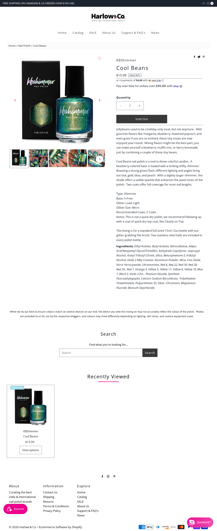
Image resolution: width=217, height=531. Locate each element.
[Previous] (15, 100)
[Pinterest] (114, 476)
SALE (92, 33)
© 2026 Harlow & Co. (23, 527)
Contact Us (50, 492)
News (155, 33)
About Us (109, 33)
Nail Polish (24, 45)
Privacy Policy (52, 511)
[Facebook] (102, 476)
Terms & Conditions (56, 506)
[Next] (99, 100)
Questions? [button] (204, 522)
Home (62, 33)
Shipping (48, 497)
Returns (48, 502)
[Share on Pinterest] (204, 57)
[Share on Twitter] (199, 57)
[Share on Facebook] (195, 57)
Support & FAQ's (133, 33)
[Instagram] (108, 476)
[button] (159, 80)
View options (30, 450)
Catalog (78, 33)
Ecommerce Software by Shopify (60, 527)
